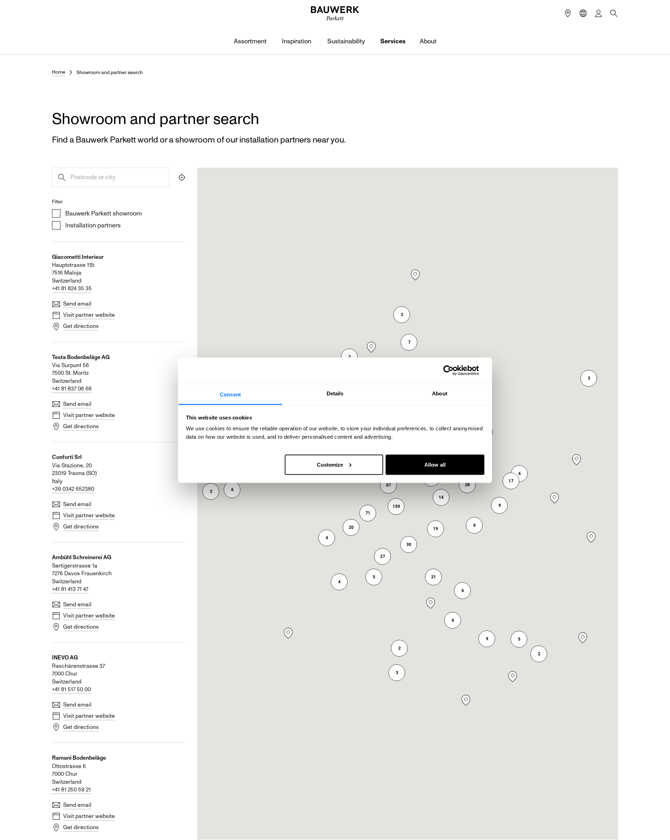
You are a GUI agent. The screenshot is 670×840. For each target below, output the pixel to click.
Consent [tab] (230, 394)
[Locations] (568, 13)
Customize (330, 464)
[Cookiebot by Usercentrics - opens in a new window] (453, 370)
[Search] (614, 13)
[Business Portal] (598, 13)
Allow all (435, 464)
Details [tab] (335, 393)
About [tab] (439, 393)
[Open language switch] (583, 13)
